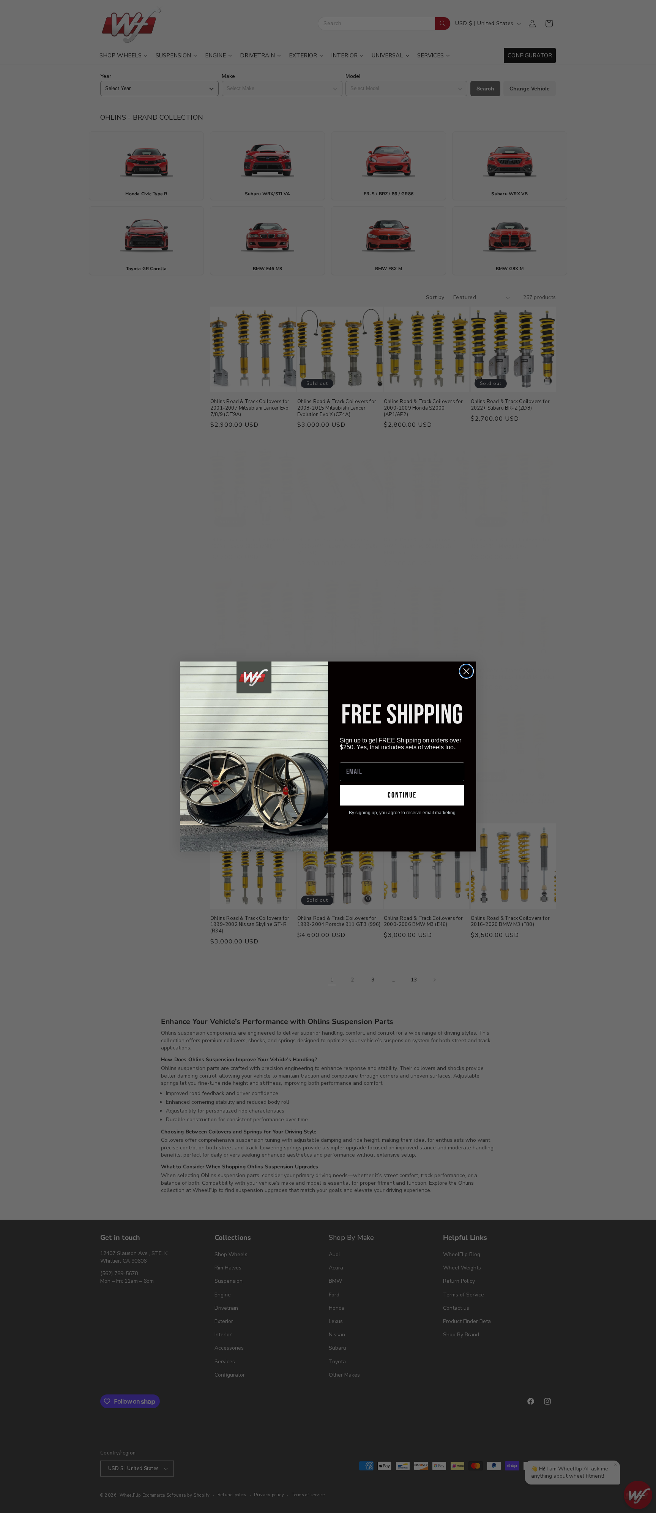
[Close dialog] (466, 671)
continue (402, 795)
